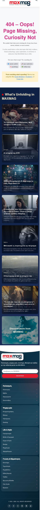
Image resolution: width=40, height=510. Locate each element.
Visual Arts (19, 79)
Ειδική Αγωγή (7, 473)
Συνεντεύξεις (7, 400)
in (26, 506)
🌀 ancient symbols (13, 64)
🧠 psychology (14, 67)
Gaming (5, 422)
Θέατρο (5, 415)
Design (5, 444)
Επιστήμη (6, 462)
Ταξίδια (5, 477)
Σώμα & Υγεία (7, 440)
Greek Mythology (20, 77)
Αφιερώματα (7, 396)
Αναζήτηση (20, 376)
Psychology (29, 77)
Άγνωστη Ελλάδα (8, 480)
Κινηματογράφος (8, 411)
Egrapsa (5, 487)
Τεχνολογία (6, 466)
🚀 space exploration (26, 64)
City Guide (6, 484)
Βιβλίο (5, 393)
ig (22, 506)
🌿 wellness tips (25, 67)
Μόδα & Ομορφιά (8, 437)
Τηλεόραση (6, 418)
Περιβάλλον (6, 470)
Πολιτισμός (6, 389)
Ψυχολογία (6, 448)
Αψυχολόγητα (7, 451)
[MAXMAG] (20, 3)
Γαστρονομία (7, 433)
